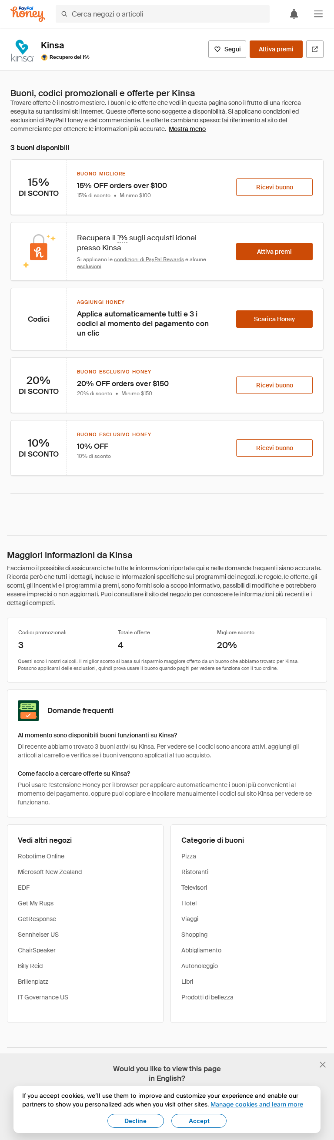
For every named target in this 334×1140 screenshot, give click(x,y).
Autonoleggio (199, 966)
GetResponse (37, 919)
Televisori (194, 887)
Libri (187, 981)
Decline (135, 1120)
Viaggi (189, 919)
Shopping (194, 934)
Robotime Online (41, 856)
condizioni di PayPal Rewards (149, 259)
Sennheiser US (38, 934)
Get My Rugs (35, 903)
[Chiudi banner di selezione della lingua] (322, 1064)
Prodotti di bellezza (207, 997)
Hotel (189, 903)
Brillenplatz (33, 981)
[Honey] (27, 14)
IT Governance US (43, 997)
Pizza (188, 856)
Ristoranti (194, 872)
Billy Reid (30, 966)
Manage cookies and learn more (256, 1104)
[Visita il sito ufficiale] (315, 49)
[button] (318, 14)
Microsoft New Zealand (50, 872)
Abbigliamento (201, 950)
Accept (199, 1120)
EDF (24, 887)
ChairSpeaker (37, 950)
